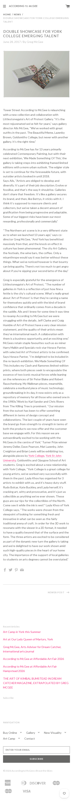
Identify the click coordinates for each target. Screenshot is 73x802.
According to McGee (23, 770)
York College (36, 455)
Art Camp (9, 738)
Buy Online (10, 732)
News (17, 14)
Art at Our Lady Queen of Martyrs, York (28, 639)
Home (7, 14)
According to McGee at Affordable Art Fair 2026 (33, 658)
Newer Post (56, 592)
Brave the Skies (44, 770)
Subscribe (8, 697)
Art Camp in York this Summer (22, 632)
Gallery (31, 732)
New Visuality (53, 732)
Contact (29, 738)
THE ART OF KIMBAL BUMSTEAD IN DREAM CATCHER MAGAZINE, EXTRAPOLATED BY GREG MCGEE (36, 683)
